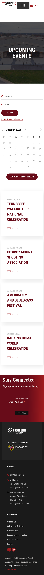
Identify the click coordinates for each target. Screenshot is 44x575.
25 (34, 160)
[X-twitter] (9, 550)
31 (28, 167)
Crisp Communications (17, 565)
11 (34, 148)
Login (35, 5)
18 (34, 154)
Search (10, 113)
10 (28, 148)
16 (22, 154)
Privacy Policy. (11, 569)
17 (28, 154)
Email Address (17, 402)
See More (10, 228)
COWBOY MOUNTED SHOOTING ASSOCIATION (21, 257)
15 (16, 154)
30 (22, 167)
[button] (15, 3)
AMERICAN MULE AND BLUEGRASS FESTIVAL (20, 300)
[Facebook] (14, 550)
